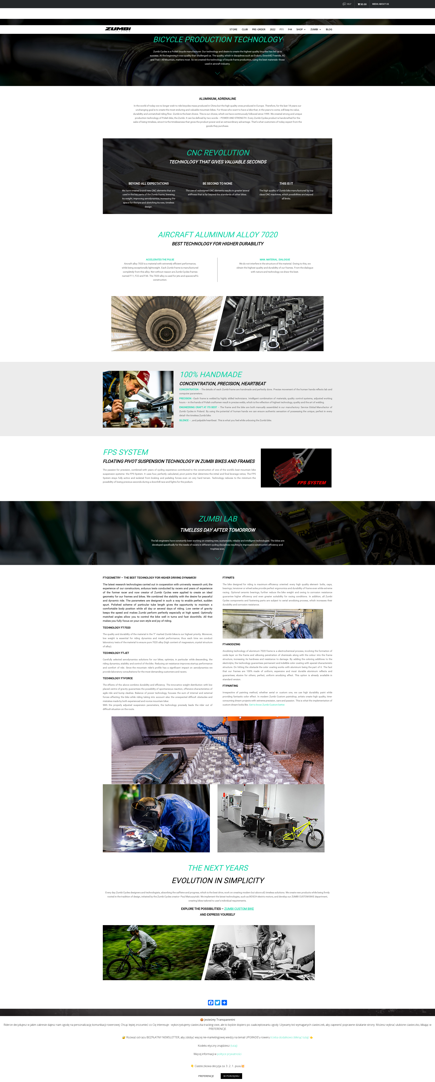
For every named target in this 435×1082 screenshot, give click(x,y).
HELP (349, 4)
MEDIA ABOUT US (380, 4)
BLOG (329, 29)
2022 (272, 29)
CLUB (245, 29)
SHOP (299, 29)
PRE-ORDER (258, 29)
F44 (290, 29)
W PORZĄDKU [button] (231, 1076)
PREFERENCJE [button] (206, 1076)
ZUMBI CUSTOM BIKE (239, 909)
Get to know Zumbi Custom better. (267, 704)
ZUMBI (314, 29)
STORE (233, 29)
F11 (282, 29)
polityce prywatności (229, 1054)
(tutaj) (233, 1045)
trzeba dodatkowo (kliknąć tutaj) (290, 1037)
